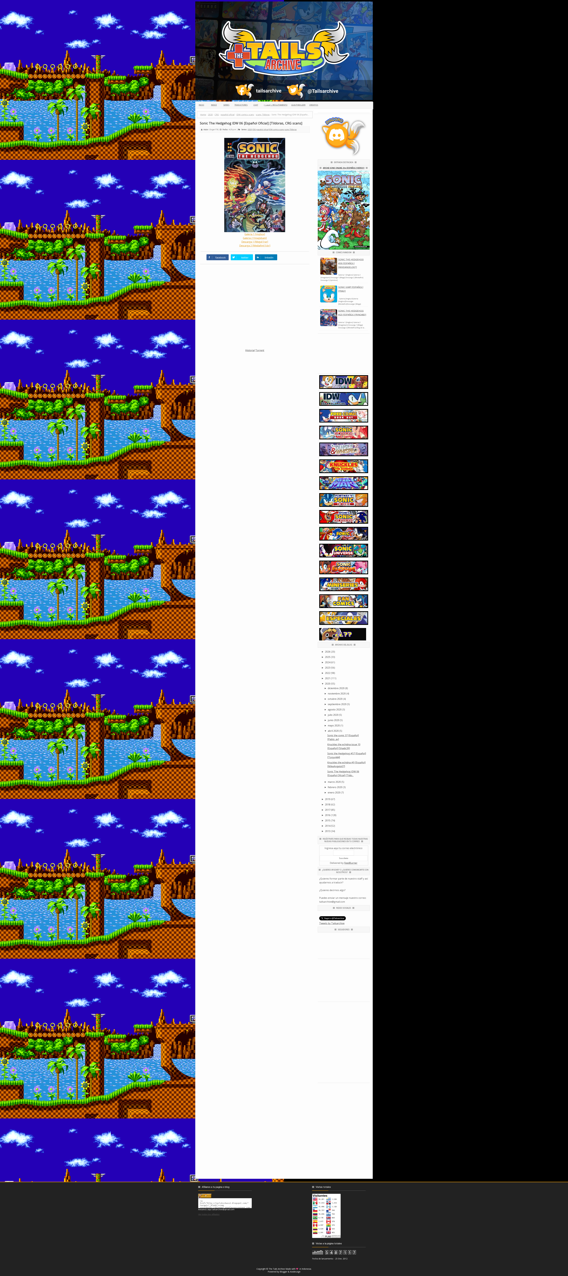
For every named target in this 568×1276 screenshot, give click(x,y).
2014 (327, 825)
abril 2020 (333, 730)
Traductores (241, 105)
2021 (327, 678)
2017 (327, 809)
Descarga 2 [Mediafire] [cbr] (254, 245)
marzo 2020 (334, 782)
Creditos (313, 105)
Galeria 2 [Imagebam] (255, 238)
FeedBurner (350, 863)
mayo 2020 (334, 725)
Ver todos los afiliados (209, 1214)
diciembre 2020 (336, 688)
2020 (250, 129)
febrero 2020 (335, 787)
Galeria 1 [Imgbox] (255, 234)
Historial (250, 350)
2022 (327, 673)
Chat (255, 105)
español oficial (262, 129)
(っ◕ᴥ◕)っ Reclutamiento (275, 105)
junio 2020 (333, 720)
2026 (327, 651)
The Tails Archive (277, 1268)
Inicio (201, 105)
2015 (327, 820)
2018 (327, 804)
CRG (254, 129)
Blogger (283, 1271)
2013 (327, 831)
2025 (327, 657)
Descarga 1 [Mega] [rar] (254, 241)
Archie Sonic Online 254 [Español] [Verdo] (343, 167)
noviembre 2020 (337, 693)
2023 (327, 667)
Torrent (259, 350)
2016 (327, 815)
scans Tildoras (290, 129)
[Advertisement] (255, 373)
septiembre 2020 (337, 704)
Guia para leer (298, 105)
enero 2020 (334, 792)
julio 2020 (333, 714)
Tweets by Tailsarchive (331, 923)
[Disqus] (254, 308)
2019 (327, 799)
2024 (327, 662)
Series (226, 105)
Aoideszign (295, 1271)
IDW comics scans (276, 129)
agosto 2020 (335, 709)
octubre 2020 (335, 699)
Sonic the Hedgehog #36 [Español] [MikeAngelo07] (351, 263)
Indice (214, 105)
